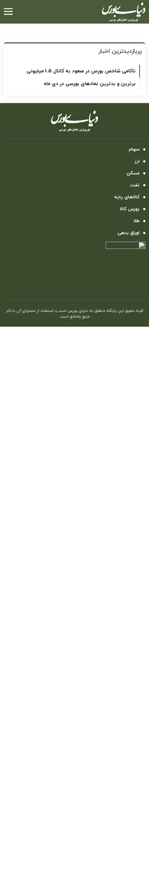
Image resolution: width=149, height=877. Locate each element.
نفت (135, 185)
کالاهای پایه (127, 197)
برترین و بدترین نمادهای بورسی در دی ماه (90, 83)
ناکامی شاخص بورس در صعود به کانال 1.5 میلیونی (81, 71)
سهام (134, 149)
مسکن (133, 173)
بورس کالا (130, 209)
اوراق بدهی (129, 233)
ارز (137, 161)
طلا (136, 221)
